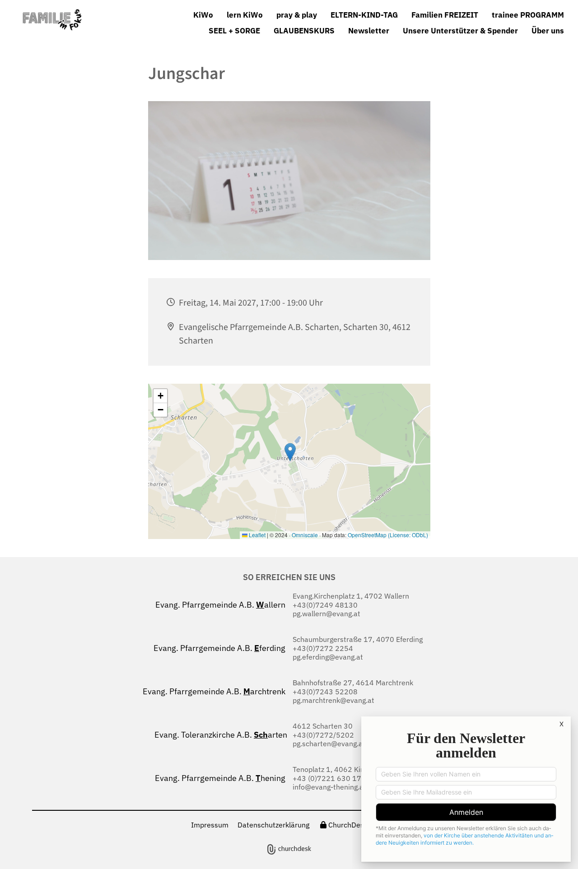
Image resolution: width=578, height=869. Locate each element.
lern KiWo (245, 15)
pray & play (296, 15)
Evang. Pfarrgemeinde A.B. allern (222, 604)
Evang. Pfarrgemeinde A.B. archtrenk (216, 691)
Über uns (547, 31)
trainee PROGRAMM (528, 15)
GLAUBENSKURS (304, 31)
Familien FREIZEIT (444, 15)
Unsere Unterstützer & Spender (460, 31)
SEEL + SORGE (234, 31)
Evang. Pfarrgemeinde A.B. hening (222, 778)
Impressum (209, 824)
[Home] (84, 19)
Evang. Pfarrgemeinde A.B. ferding (221, 648)
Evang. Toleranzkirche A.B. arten (221, 735)
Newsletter (368, 31)
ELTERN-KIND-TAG (364, 15)
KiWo (203, 15)
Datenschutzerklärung (273, 824)
